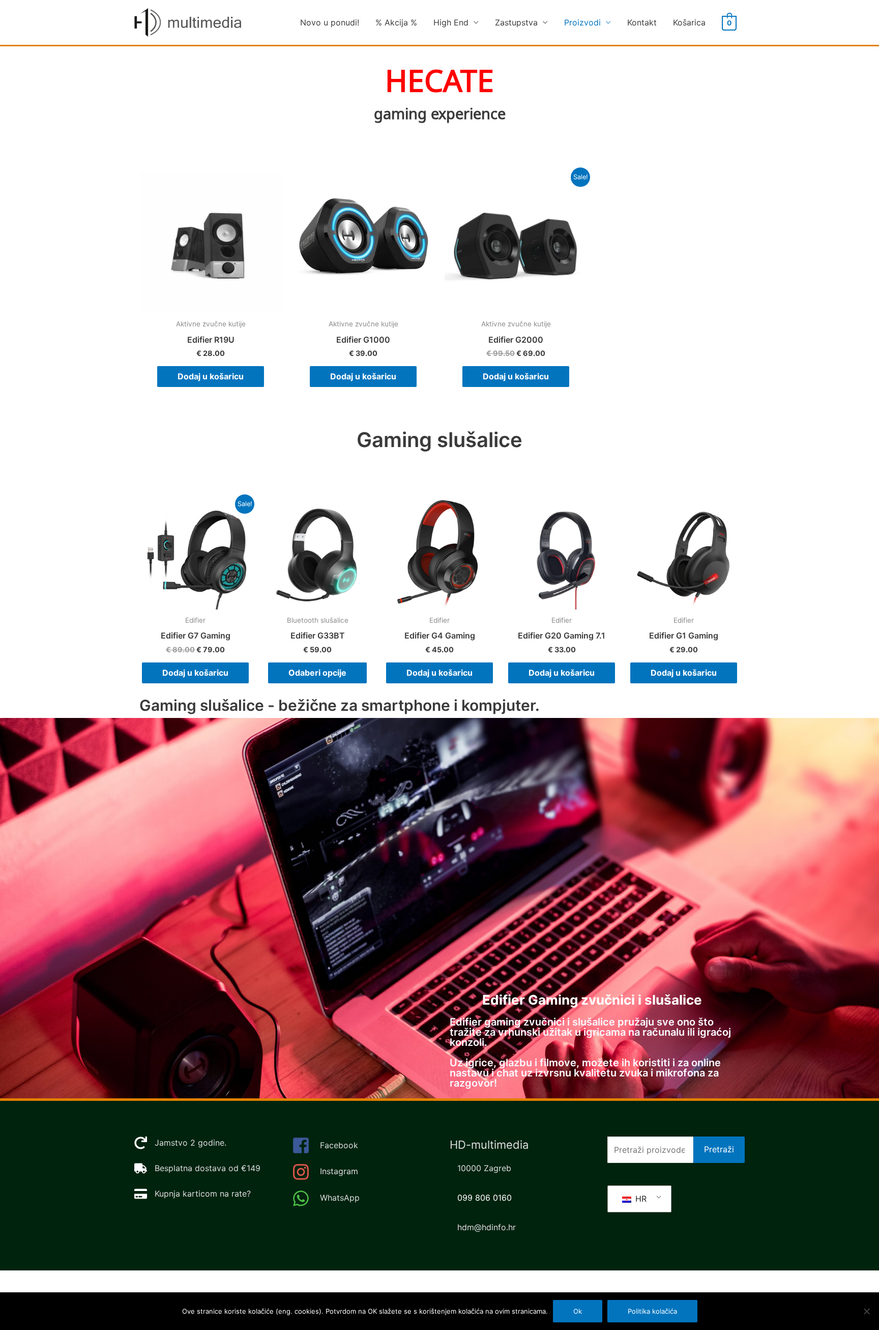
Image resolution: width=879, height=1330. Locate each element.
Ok (577, 1311)
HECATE (439, 81)
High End (450, 22)
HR (640, 1199)
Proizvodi (582, 22)
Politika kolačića (652, 1311)
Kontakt (642, 22)
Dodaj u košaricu (211, 376)
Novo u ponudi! (329, 22)
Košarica (689, 22)
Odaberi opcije (317, 673)
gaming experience (440, 114)
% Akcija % (396, 22)
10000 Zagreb (484, 1168)
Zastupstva (516, 22)
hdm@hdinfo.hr (486, 1227)
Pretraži (719, 1149)
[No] (866, 1311)
